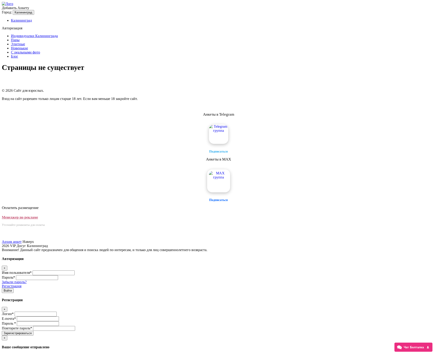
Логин (8, 314)
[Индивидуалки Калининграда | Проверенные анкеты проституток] (7, 4)
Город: (7, 12)
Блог (14, 56)
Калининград (23, 12)
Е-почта (9, 319)
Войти (8, 290)
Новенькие (19, 48)
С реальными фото (25, 52)
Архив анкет (12, 242)
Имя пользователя (17, 273)
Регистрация (11, 286)
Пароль (8, 277)
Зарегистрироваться (18, 333)
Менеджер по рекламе (20, 217)
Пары (15, 40)
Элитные (18, 44)
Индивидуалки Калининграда (34, 36)
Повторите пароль (17, 328)
